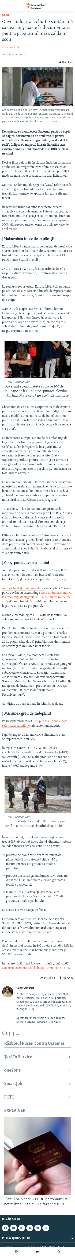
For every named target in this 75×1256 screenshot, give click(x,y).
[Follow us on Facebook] (5, 1228)
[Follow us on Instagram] (21, 1228)
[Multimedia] (37, 1251)
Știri (5, 15)
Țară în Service (18, 1057)
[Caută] (59, 1251)
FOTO (9, 1097)
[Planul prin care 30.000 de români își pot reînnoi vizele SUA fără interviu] (37, 1156)
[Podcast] (16, 1251)
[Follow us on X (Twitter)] (45, 1228)
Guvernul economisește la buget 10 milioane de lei (35, 968)
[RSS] (29, 1228)
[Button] (66, 62)
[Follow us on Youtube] (13, 1228)
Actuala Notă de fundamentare (23, 588)
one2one (12, 1070)
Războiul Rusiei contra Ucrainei (34, 1043)
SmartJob (13, 1083)
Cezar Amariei (10, 47)
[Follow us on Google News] (37, 1228)
